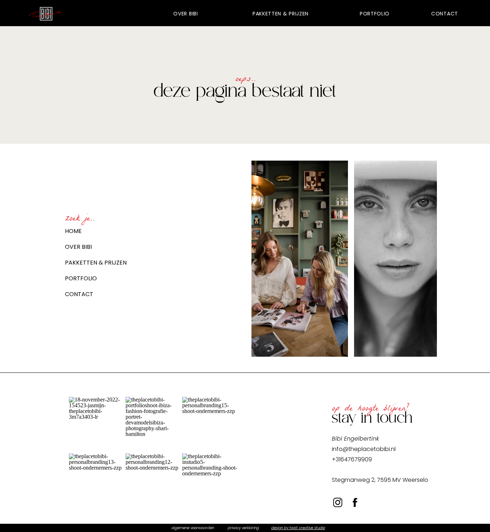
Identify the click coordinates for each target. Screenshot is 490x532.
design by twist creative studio (298, 528)
